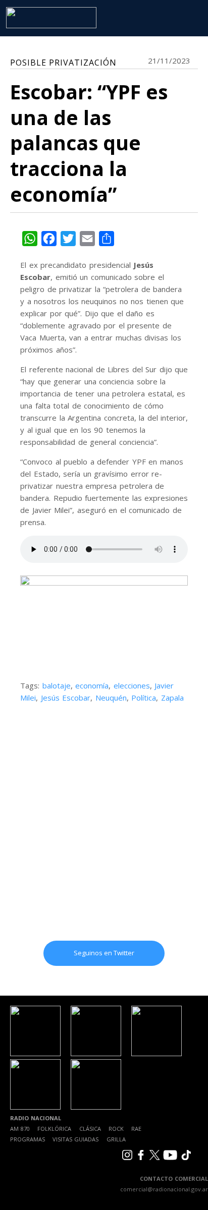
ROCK (116, 1128)
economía (92, 685)
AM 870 (20, 1128)
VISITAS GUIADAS (75, 1139)
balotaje (56, 685)
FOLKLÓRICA (54, 1128)
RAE (136, 1128)
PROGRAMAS (27, 1139)
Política (143, 698)
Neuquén (111, 698)
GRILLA (116, 1139)
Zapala (172, 698)
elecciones (132, 685)
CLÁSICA (90, 1128)
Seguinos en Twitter (104, 952)
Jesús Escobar (66, 698)
